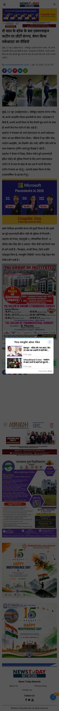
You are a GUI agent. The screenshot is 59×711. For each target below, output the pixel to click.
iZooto (50, 371)
